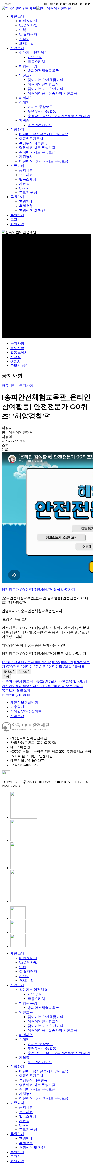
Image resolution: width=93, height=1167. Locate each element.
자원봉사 (26, 1094)
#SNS (56, 662)
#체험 (67, 666)
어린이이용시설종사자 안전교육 (52, 1030)
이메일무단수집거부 (26, 711)
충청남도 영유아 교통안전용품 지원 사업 (59, 1053)
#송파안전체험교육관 (18, 662)
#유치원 (40, 666)
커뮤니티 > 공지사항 (17, 385)
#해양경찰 (43, 662)
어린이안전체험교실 (43, 1021)
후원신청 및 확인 (32, 1147)
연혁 (22, 967)
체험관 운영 (28, 1003)
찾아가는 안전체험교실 (45, 1017)
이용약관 (17, 707)
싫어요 (24, 671)
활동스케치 (19, 352)
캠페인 (24, 1039)
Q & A (15, 361)
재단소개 (17, 953)
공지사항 (17, 343)
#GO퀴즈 (13, 666)
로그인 (15, 1156)
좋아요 (8, 671)
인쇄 (6, 676)
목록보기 (9, 690)
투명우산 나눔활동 (42, 1048)
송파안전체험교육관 (43, 1008)
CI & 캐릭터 (28, 971)
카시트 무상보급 (40, 1044)
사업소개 (17, 985)
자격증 (24, 1057)
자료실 (15, 357)
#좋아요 (79, 666)
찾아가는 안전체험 (33, 989)
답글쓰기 (23, 690)
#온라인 (67, 662)
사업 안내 (35, 994)
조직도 (24, 976)
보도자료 (17, 348)
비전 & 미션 (28, 958)
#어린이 (27, 666)
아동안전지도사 (40, 1062)
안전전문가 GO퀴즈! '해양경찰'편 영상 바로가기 (38, 589)
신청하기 (17, 1066)
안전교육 (26, 1012)
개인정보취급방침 (24, 702)
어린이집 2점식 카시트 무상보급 (43, 1098)
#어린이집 (54, 666)
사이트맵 (17, 716)
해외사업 (26, 1035)
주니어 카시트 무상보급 (37, 1089)
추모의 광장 (19, 365)
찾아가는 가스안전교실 (45, 1026)
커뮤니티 (17, 1103)
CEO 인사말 (28, 962)
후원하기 (17, 1152)
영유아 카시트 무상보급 (37, 1085)
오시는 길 (26, 980)
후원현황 (26, 1143)
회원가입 (17, 1161)
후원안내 (17, 1134)
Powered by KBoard (16, 695)
